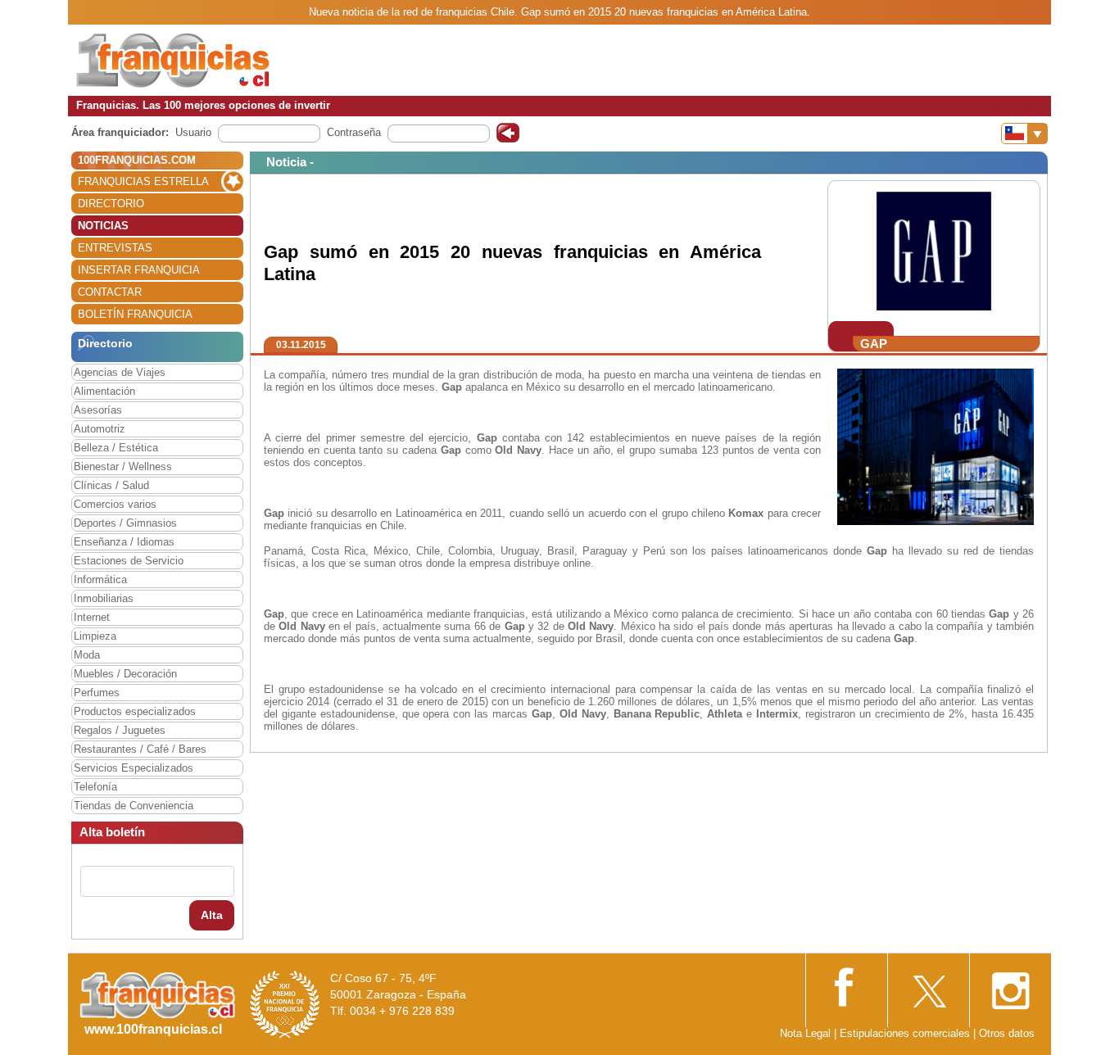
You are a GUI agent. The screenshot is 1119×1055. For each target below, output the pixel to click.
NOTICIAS (103, 226)
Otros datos (1007, 1033)
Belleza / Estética (116, 447)
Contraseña (354, 132)
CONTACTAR (110, 292)
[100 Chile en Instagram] (1010, 986)
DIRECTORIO (111, 203)
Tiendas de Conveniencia (133, 805)
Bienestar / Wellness (123, 466)
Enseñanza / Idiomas (124, 542)
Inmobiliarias (104, 598)
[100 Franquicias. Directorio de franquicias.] (173, 59)
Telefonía (95, 787)
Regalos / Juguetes (119, 730)
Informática (100, 579)
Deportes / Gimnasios (125, 523)
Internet (92, 617)
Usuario (193, 132)
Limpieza (95, 636)
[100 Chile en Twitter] (928, 986)
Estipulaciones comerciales (906, 1033)
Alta (212, 914)
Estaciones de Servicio (128, 561)
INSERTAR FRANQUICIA (139, 270)
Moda (87, 655)
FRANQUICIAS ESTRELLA (143, 181)
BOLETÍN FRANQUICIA (135, 314)
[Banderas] (1024, 133)
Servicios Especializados (133, 768)
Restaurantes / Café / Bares (140, 749)
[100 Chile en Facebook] (846, 985)
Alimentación (104, 391)
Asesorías (98, 410)
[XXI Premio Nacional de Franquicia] (285, 1004)
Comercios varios (115, 504)
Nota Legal (805, 1033)
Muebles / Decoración (125, 674)
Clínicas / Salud (111, 485)
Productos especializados (135, 711)
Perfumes (97, 692)
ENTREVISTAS (115, 248)
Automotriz (99, 429)
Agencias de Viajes (119, 372)
